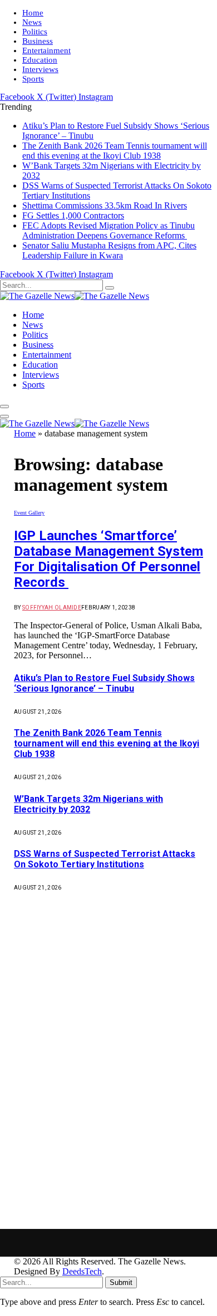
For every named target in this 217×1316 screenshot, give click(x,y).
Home (32, 12)
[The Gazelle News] (74, 296)
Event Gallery (29, 513)
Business (37, 41)
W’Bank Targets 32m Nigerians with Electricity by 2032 (88, 804)
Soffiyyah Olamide (51, 607)
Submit (121, 1282)
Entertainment (46, 50)
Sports (33, 78)
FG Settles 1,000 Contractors (73, 215)
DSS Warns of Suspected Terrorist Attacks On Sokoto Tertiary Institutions (104, 859)
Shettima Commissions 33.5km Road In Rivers (104, 205)
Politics (34, 31)
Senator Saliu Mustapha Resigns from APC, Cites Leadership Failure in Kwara (109, 250)
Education (39, 59)
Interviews (40, 69)
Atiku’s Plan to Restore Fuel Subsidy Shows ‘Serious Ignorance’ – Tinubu (104, 683)
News (32, 22)
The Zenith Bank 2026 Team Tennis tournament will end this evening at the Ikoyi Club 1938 (114, 150)
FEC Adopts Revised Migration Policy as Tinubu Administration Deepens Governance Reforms (108, 230)
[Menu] (4, 406)
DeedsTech (82, 1271)
